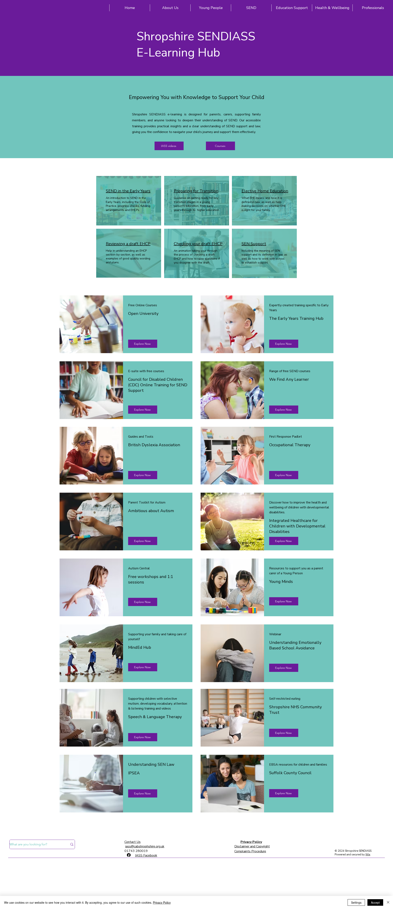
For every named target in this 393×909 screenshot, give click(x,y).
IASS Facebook (146, 855)
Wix (367, 854)
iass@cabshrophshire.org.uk (144, 846)
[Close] (388, 902)
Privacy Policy (251, 842)
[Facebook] (128, 855)
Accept (375, 902)
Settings (356, 902)
